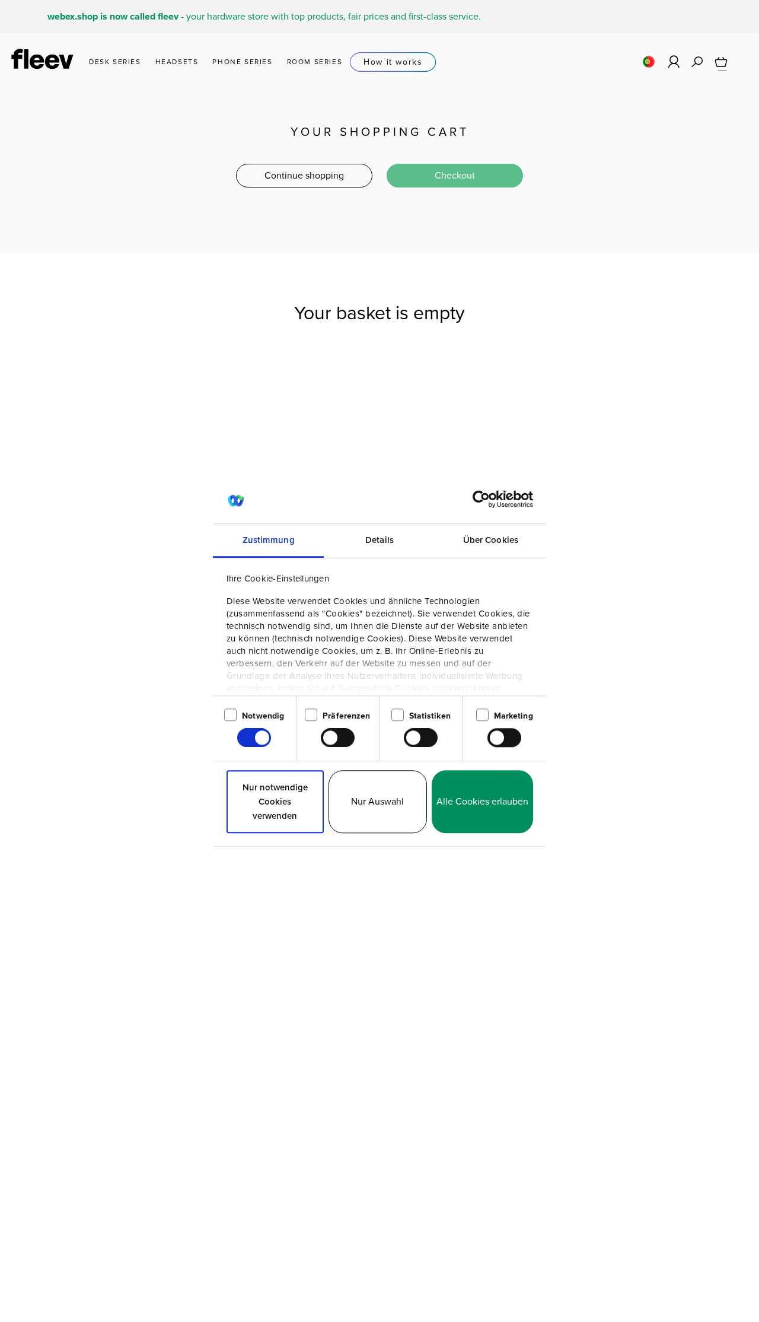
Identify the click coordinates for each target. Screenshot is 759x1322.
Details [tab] (379, 539)
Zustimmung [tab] (269, 539)
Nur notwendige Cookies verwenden (275, 801)
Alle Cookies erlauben (482, 801)
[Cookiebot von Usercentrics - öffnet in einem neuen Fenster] (481, 499)
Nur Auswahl (377, 801)
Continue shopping (304, 175)
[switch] (338, 738)
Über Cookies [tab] (490, 539)
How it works (392, 62)
